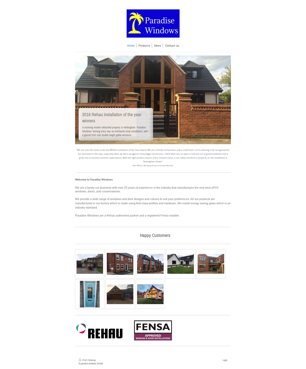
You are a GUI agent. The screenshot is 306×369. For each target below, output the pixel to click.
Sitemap (92, 360)
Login (225, 360)
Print (84, 360)
